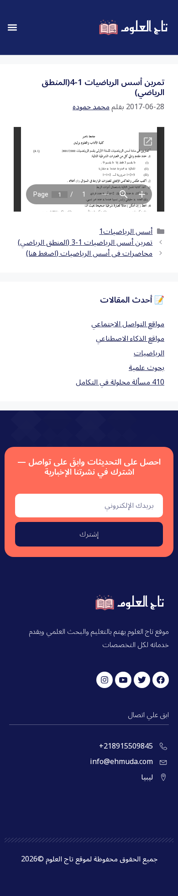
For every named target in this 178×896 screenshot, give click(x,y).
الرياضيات (149, 353)
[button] (12, 27)
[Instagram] (104, 680)
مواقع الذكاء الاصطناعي (130, 338)
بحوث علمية (146, 367)
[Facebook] (160, 680)
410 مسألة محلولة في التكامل (120, 382)
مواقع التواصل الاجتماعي (127, 324)
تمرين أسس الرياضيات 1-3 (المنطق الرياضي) (85, 242)
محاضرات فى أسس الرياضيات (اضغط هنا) (89, 253)
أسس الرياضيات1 (125, 231)
